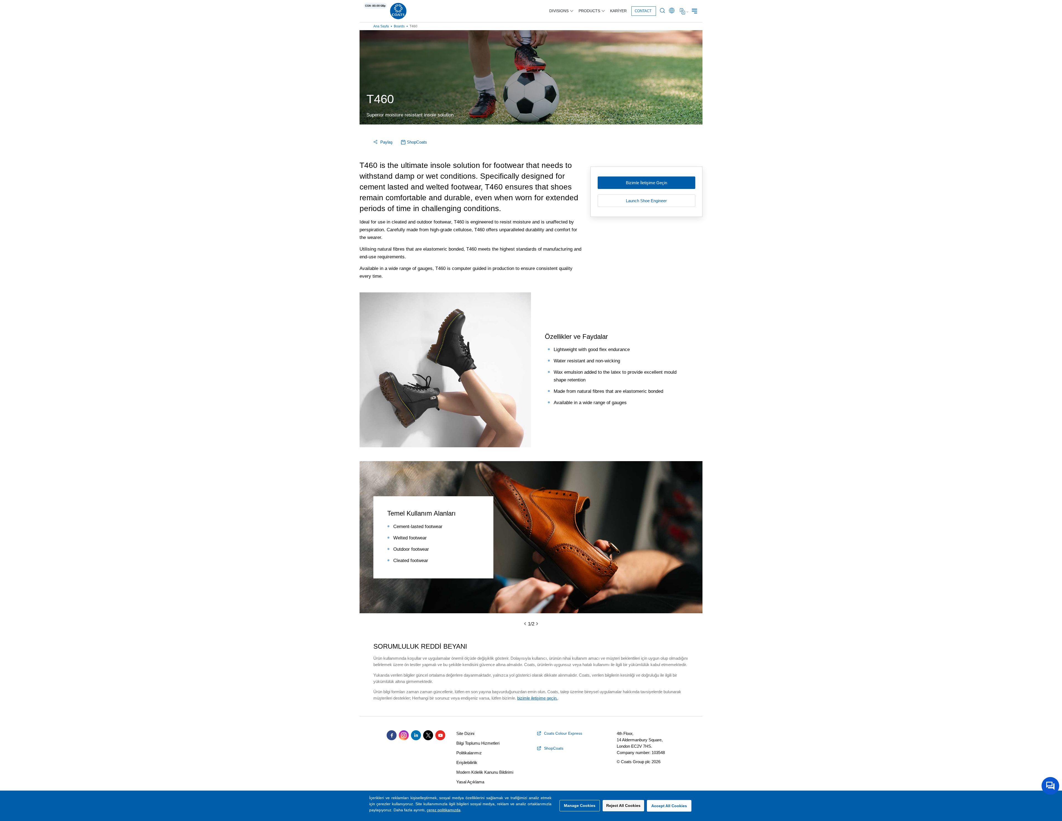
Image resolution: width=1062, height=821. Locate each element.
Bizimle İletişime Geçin (646, 182)
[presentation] (528, 624)
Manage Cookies (579, 805)
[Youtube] (440, 735)
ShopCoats (417, 142)
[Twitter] (428, 735)
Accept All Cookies (669, 806)
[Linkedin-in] (416, 735)
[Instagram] (404, 735)
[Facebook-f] (392, 735)
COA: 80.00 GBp (375, 5)
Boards (399, 26)
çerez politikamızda (443, 810)
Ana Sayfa (381, 26)
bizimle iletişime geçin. (537, 698)
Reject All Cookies (623, 805)
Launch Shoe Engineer (646, 200)
